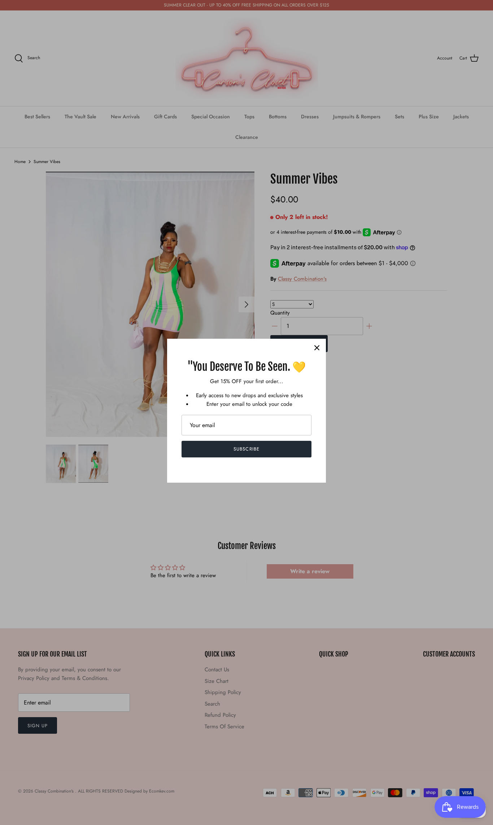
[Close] (317, 348)
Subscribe (246, 449)
